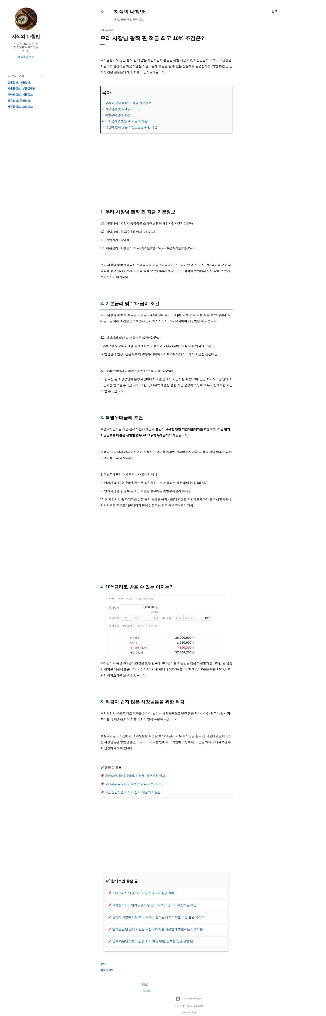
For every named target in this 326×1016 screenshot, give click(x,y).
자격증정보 (14, 106)
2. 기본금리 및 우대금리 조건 (121, 109)
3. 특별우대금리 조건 (116, 115)
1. (102, 211)
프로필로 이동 (26, 56)
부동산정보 (28, 88)
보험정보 (27, 106)
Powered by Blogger (191, 998)
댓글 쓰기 (146, 991)
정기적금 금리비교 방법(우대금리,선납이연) (134, 784)
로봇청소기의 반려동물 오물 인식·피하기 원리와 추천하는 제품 (154, 905)
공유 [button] (103, 963)
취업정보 (25, 100)
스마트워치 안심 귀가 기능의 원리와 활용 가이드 (144, 893)
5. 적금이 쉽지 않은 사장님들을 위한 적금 (129, 127)
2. (102, 303)
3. (102, 417)
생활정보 (13, 82)
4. (102, 586)
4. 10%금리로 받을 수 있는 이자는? (125, 121)
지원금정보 (14, 88)
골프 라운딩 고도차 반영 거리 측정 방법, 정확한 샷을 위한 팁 (152, 941)
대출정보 (25, 82)
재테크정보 (107, 970)
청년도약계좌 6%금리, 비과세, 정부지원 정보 (135, 775)
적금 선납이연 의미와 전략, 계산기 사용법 (133, 792)
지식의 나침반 (129, 11)
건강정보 (13, 100)
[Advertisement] (166, 170)
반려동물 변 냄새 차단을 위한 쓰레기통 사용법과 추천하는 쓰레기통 (157, 929)
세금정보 (27, 94)
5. (102, 701)
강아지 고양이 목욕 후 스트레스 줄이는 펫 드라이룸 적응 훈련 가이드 (158, 917)
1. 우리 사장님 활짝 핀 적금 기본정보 (126, 103)
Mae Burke (198, 1006)
